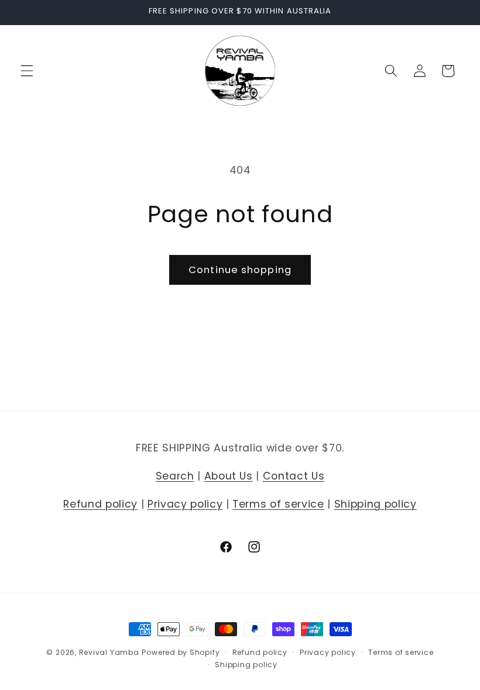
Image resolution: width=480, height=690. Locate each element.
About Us (228, 476)
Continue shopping (240, 270)
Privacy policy (185, 504)
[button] (27, 71)
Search (175, 476)
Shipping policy (375, 504)
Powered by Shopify (181, 652)
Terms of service (278, 504)
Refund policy (100, 504)
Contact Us (294, 476)
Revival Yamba (109, 652)
